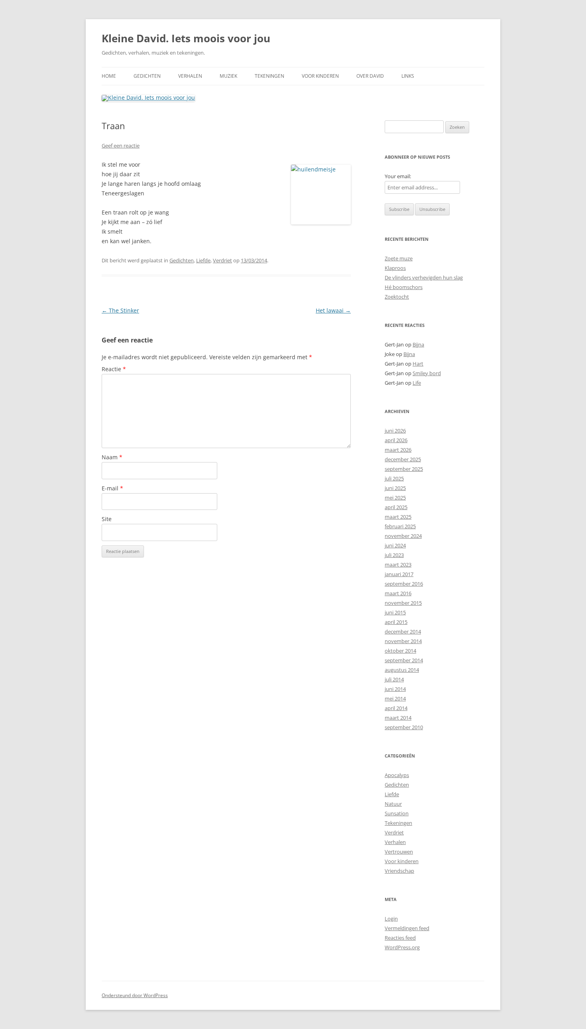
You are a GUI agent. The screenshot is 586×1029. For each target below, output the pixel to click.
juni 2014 (395, 689)
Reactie (114, 369)
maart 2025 (398, 516)
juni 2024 (395, 545)
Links (407, 76)
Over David (370, 76)
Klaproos (395, 268)
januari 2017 (399, 574)
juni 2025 (395, 488)
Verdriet (222, 260)
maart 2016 (398, 593)
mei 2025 (395, 497)
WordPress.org (402, 947)
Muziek (228, 76)
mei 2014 (395, 698)
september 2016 (404, 583)
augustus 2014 (402, 669)
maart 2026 (398, 449)
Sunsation (397, 813)
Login (391, 918)
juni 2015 (395, 612)
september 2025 (404, 468)
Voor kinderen (320, 76)
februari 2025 (400, 526)
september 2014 (404, 660)
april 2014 (396, 708)
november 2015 (403, 602)
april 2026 (396, 440)
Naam (112, 457)
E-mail (112, 488)
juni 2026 (395, 430)
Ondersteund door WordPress (135, 995)
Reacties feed (400, 937)
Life (417, 382)
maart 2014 (398, 717)
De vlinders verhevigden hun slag (424, 277)
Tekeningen (269, 76)
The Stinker (120, 310)
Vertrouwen (399, 851)
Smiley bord (427, 373)
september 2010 (404, 727)
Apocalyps (397, 775)
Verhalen (190, 76)
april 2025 (396, 507)
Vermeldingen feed (407, 928)
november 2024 (403, 535)
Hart (418, 363)
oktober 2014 (400, 650)
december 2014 (403, 631)
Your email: (398, 176)
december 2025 (403, 459)
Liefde (203, 260)
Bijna (418, 344)
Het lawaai (333, 310)
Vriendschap (399, 870)
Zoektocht (397, 296)
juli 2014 (394, 679)
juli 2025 (394, 478)
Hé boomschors (404, 287)
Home (109, 76)
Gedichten (147, 76)
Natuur (393, 803)
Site (107, 519)
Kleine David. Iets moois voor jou (186, 38)
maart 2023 (398, 564)
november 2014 (403, 641)
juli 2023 (394, 555)
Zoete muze (399, 258)
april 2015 (396, 622)
